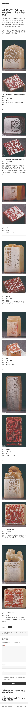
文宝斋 (14, 632)
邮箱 (3, 671)
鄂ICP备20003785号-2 (21, 706)
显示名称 (4, 665)
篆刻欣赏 (6, 634)
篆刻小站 (5, 3)
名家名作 (19, 632)
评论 (3, 645)
